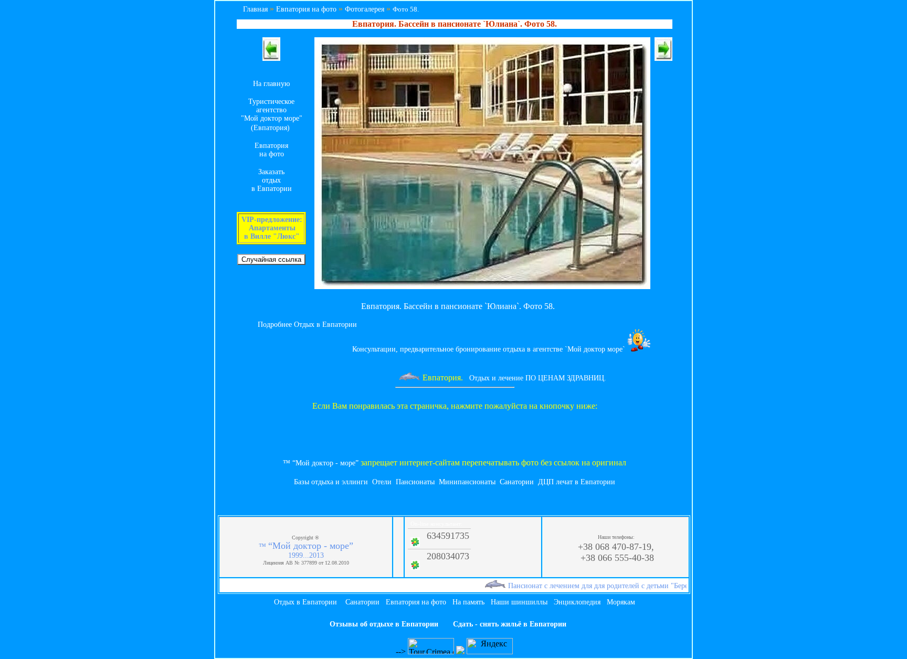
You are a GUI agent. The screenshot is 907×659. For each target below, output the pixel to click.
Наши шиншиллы (519, 602)
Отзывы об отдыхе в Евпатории (384, 624)
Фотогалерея (364, 9)
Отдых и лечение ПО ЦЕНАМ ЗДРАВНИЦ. (527, 378)
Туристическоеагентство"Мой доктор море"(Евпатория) (271, 115)
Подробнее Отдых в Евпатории (307, 324)
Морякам (621, 602)
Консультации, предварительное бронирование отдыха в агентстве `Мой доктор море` (489, 349)
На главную (271, 84)
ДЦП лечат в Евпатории (576, 482)
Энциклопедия (577, 602)
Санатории (517, 482)
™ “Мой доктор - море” (320, 463)
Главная (255, 9)
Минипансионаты (467, 482)
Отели (382, 482)
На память (468, 602)
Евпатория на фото (306, 9)
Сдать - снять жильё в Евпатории (509, 624)
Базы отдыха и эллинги (331, 482)
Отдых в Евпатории (305, 602)
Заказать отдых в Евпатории (271, 180)
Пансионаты (415, 482)
